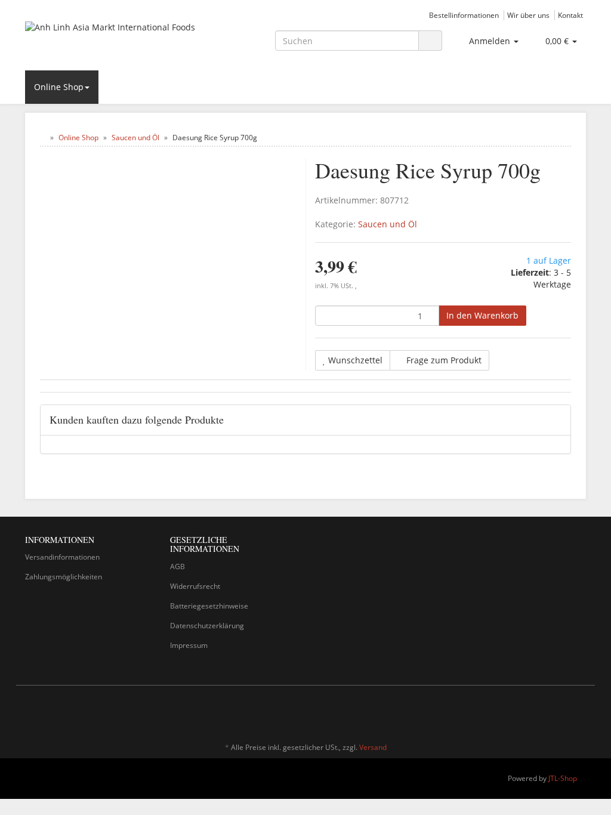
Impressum (189, 645)
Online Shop (59, 86)
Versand (373, 747)
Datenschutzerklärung (207, 625)
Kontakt (570, 15)
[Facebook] (561, 712)
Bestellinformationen (464, 15)
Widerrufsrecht (195, 586)
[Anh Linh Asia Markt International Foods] (112, 39)
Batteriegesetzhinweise (209, 606)
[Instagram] (579, 712)
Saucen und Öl (387, 224)
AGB (177, 566)
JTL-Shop (562, 778)
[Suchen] (430, 41)
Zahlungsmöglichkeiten (63, 577)
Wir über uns (528, 15)
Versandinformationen (62, 557)
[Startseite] (42, 137)
